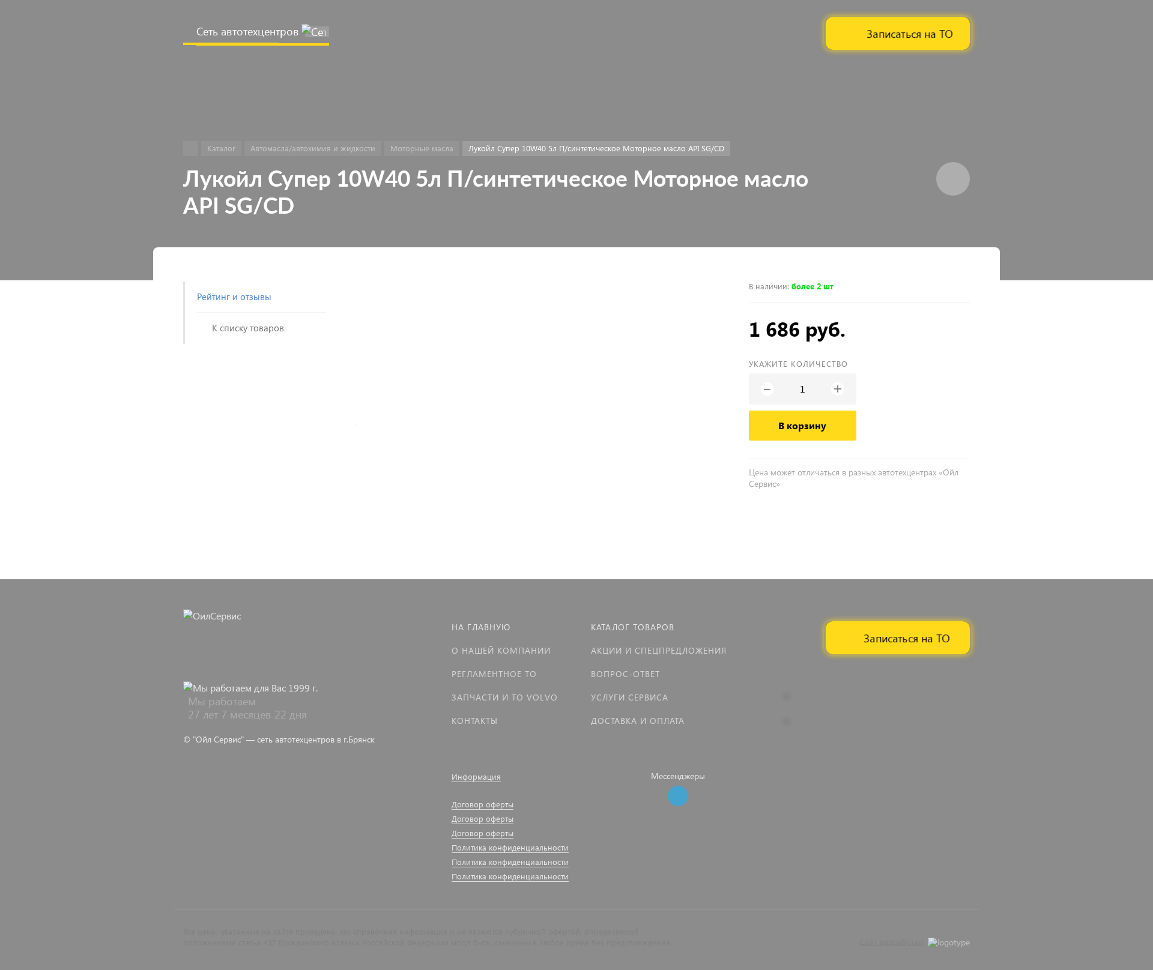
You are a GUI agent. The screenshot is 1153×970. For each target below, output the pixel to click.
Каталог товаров (632, 627)
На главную (481, 627)
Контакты (475, 720)
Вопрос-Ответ (625, 673)
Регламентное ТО (494, 673)
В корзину (802, 425)
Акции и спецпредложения (659, 650)
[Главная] (190, 148)
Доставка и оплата (638, 720)
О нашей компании (501, 650)
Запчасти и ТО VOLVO (505, 697)
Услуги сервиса (629, 697)
